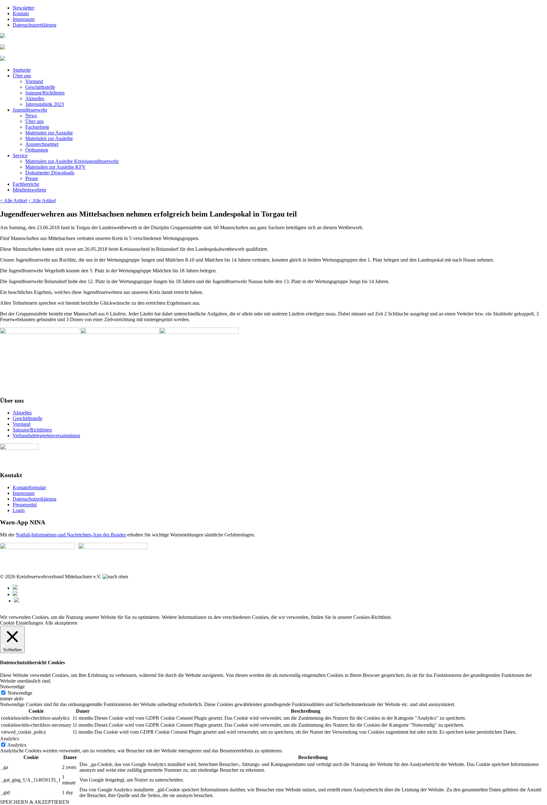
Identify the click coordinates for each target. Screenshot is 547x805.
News (31, 115)
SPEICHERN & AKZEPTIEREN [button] (34, 802)
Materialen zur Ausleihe (49, 138)
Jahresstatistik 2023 (44, 104)
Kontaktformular (29, 487)
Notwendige (20, 693)
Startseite (22, 70)
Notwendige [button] (12, 686)
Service (20, 155)
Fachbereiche (26, 184)
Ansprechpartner (42, 144)
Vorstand (34, 81)
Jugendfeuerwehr (30, 110)
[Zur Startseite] (2, 36)
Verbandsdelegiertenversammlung (46, 435)
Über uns (22, 75)
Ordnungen (36, 150)
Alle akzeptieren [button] (61, 623)
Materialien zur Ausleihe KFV (55, 167)
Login (19, 510)
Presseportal (25, 504)
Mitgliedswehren (29, 189)
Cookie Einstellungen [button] (21, 623)
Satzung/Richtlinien (45, 92)
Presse (31, 178)
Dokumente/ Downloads (49, 172)
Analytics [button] (9, 738)
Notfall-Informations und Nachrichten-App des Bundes (71, 534)
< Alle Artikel (13, 200)
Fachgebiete (37, 127)
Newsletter (23, 7)
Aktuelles (34, 98)
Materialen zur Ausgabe (49, 132)
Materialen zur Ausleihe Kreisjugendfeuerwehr (72, 161)
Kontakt (21, 13)
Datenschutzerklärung (34, 25)
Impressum (24, 19)
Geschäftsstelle (40, 87)
